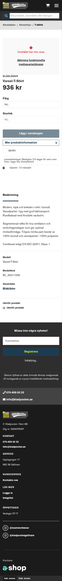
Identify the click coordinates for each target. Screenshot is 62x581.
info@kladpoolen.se (19, 400)
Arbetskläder (9, 25)
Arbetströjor (25, 25)
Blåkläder (9, 289)
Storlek (7, 114)
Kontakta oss (10, 480)
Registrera (31, 352)
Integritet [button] (8, 498)
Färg (6, 98)
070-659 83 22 (15, 392)
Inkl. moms (9, 578)
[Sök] (6, 15)
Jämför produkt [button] (15, 308)
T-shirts (39, 25)
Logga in (8, 493)
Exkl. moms (24, 578)
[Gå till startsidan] (15, 5)
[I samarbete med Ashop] (14, 568)
